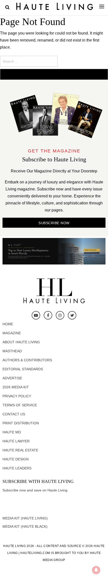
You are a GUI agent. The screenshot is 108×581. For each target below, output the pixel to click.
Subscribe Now (54, 223)
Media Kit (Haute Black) (25, 526)
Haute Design (16, 459)
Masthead (12, 351)
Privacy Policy (17, 396)
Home (8, 324)
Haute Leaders (17, 468)
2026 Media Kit (16, 387)
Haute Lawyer (16, 441)
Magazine (12, 333)
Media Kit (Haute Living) (25, 518)
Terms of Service (20, 405)
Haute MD (12, 432)
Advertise (12, 378)
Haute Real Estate (20, 450)
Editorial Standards (23, 369)
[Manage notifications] (96, 570)
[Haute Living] (54, 6)
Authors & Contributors (27, 360)
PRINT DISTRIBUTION (21, 423)
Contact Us (14, 414)
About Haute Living (21, 342)
